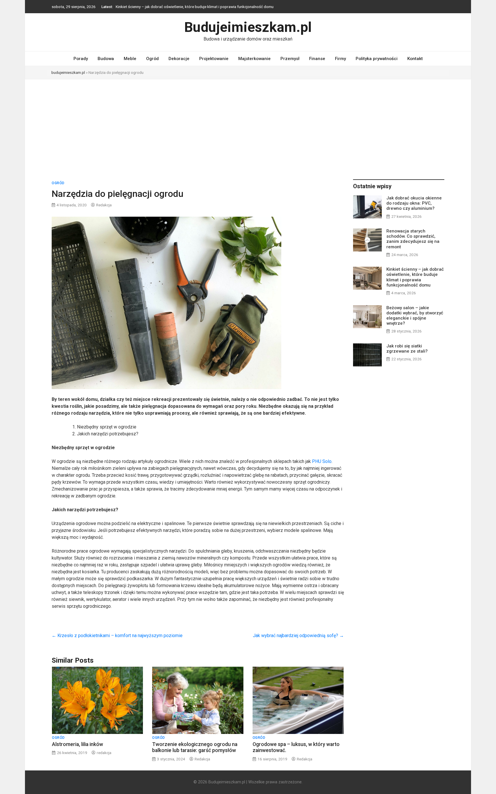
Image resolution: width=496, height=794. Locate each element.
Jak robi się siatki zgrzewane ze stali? (407, 348)
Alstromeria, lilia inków (77, 744)
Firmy (340, 58)
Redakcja (104, 205)
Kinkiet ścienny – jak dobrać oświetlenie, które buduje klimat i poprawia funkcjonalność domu (195, 6)
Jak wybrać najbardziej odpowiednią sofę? (298, 635)
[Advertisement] (248, 122)
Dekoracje (178, 58)
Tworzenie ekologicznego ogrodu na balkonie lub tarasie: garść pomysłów (194, 747)
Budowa (106, 58)
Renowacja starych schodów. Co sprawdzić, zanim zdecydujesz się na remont (412, 238)
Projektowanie (213, 58)
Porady (80, 58)
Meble (130, 58)
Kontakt (415, 58)
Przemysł (289, 58)
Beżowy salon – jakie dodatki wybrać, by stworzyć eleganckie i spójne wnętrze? (414, 315)
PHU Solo (322, 461)
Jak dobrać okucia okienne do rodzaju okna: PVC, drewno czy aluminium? (414, 203)
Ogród (152, 58)
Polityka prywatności (377, 58)
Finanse (317, 58)
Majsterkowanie (254, 58)
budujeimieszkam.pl (68, 72)
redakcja (104, 752)
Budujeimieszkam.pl (248, 27)
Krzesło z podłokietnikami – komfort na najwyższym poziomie (117, 635)
